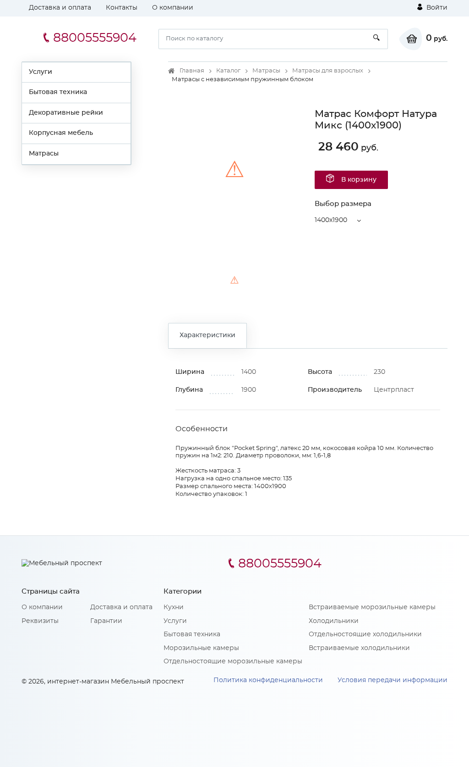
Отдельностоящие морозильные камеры (233, 661)
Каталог (228, 71)
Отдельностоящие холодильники (365, 634)
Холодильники (334, 621)
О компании (172, 8)
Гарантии (106, 621)
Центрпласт (394, 390)
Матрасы (44, 153)
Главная (192, 71)
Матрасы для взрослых (327, 71)
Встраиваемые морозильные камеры (372, 607)
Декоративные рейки (66, 113)
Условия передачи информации (392, 680)
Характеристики (207, 335)
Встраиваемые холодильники (359, 648)
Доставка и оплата (60, 8)
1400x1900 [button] (331, 220)
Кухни (174, 607)
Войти (436, 8)
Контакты (121, 8)
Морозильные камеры (201, 648)
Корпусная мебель (61, 133)
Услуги (40, 72)
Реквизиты (40, 621)
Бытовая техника (58, 92)
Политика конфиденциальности (268, 680)
